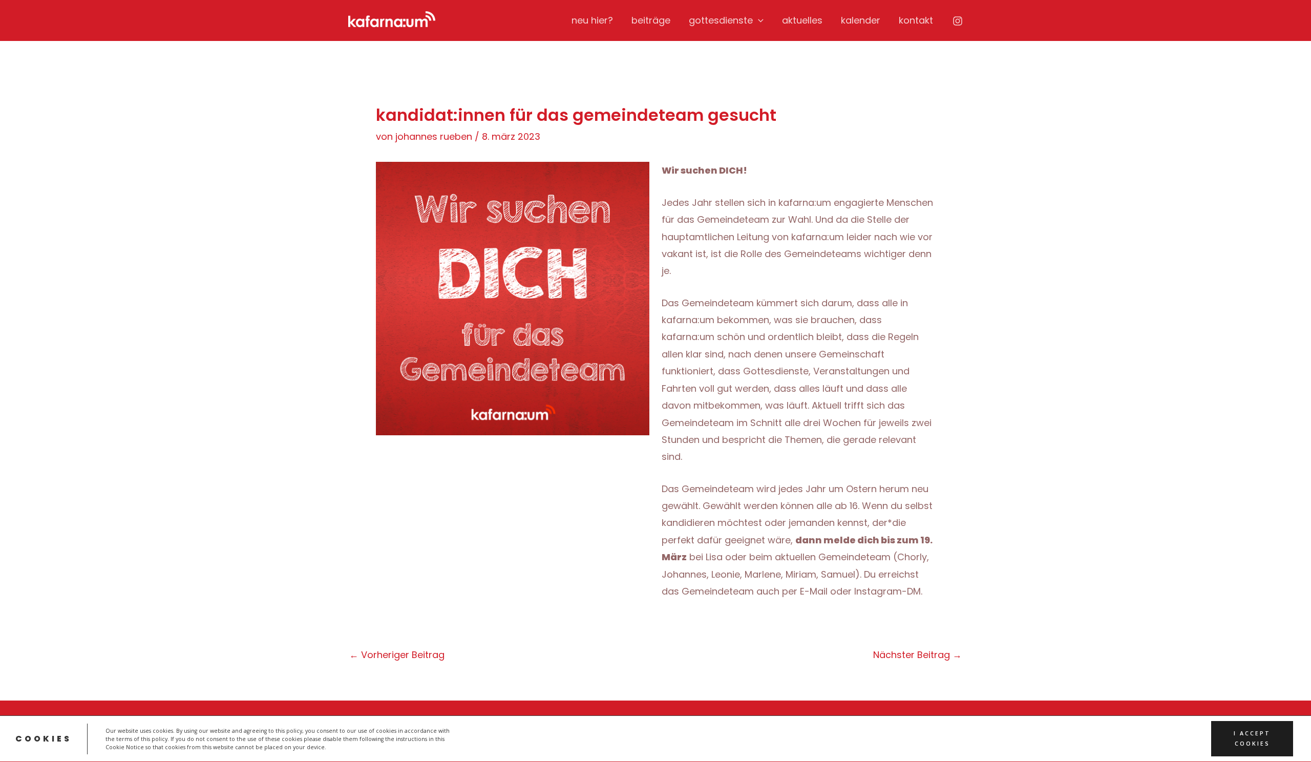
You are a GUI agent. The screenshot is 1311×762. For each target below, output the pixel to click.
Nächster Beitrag (917, 655)
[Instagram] (958, 21)
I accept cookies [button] (1252, 738)
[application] (758, 20)
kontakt (916, 20)
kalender (860, 20)
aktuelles (802, 20)
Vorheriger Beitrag (397, 655)
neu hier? (592, 20)
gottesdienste (721, 20)
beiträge (650, 20)
